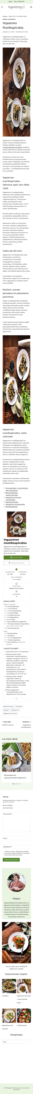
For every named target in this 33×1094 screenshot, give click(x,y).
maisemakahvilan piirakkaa (12, 147)
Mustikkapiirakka (12, 507)
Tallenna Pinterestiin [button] (17, 563)
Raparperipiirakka (12, 502)
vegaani (6, 710)
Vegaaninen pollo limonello (7, 1027)
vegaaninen (15, 710)
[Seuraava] (28, 763)
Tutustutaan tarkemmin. (16, 917)
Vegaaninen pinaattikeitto (26, 724)
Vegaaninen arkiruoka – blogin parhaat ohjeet (24, 999)
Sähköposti (7, 847)
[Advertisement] (16, 1062)
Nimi (5, 838)
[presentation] (16, 757)
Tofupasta (5, 996)
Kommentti (8, 814)
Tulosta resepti (17, 557)
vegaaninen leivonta (10, 713)
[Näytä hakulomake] (31, 7)
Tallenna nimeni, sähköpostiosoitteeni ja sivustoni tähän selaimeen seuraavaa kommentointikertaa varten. (17, 853)
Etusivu (5, 16)
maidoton (19, 706)
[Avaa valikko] (2, 7)
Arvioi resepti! (8, 805)
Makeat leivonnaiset (9, 19)
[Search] (28, 1042)
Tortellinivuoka (21, 1025)
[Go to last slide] (4, 763)
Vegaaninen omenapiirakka (15, 504)
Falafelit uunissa (8, 723)
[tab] (13, 783)
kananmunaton (8, 706)
